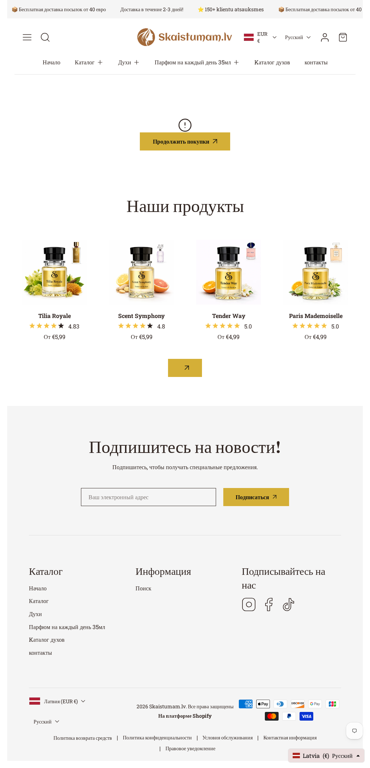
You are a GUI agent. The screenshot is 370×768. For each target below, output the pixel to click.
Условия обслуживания (227, 737)
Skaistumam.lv (167, 706)
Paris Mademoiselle (316, 315)
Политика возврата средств (82, 737)
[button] (89, 62)
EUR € (262, 37)
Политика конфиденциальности (157, 737)
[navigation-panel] (27, 37)
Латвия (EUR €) (61, 701)
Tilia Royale (54, 315)
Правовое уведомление (190, 748)
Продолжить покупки (181, 141)
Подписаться (252, 497)
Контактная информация (290, 737)
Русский (294, 37)
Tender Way (228, 315)
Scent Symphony (141, 315)
